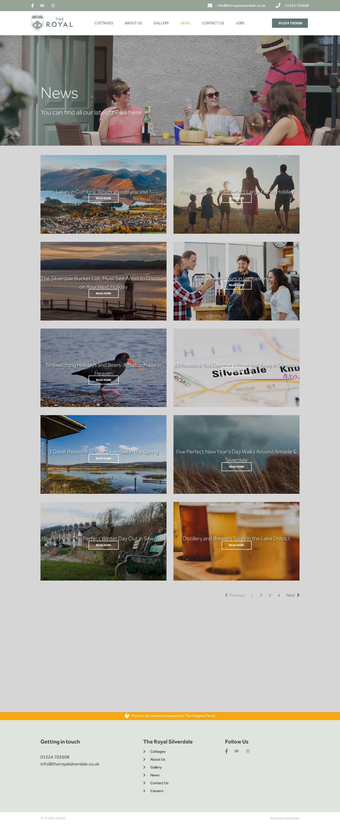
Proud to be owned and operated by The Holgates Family (173, 716)
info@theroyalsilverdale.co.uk (69, 763)
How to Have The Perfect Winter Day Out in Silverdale (103, 538)
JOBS (240, 23)
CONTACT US (213, 23)
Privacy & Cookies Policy (285, 818)
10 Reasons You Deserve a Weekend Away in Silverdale (237, 365)
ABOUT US (133, 23)
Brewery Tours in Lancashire (236, 278)
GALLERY (161, 23)
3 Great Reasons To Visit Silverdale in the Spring (103, 451)
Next (291, 595)
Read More (103, 198)
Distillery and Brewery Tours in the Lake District (236, 538)
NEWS (185, 23)
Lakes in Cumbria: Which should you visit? (103, 191)
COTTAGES (104, 23)
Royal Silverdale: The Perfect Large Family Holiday (237, 191)
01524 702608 (54, 756)
